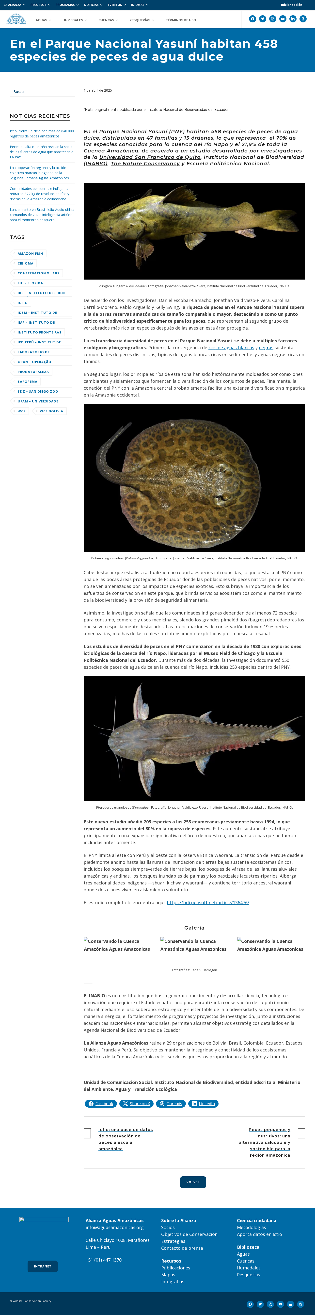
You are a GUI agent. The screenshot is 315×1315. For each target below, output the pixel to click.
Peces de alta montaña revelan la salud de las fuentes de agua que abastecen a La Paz (41, 151)
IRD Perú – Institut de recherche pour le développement (39, 343)
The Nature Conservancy (145, 163)
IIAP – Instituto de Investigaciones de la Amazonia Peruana (39, 323)
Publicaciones (175, 1268)
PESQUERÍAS (139, 20)
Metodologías (251, 1227)
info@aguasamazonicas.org (115, 1227)
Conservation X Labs (39, 273)
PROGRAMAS (65, 5)
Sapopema (27, 381)
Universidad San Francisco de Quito (150, 157)
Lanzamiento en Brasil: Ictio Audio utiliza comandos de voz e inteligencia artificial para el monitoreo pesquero (42, 214)
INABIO (96, 163)
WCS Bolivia (51, 411)
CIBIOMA (25, 263)
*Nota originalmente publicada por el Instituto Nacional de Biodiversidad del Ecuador (156, 109)
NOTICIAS (91, 5)
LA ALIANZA (12, 5)
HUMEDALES (73, 20)
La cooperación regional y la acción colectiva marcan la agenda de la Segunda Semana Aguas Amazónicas (39, 172)
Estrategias (173, 1241)
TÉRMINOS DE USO (181, 20)
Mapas (168, 1275)
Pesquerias (248, 1275)
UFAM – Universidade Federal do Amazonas (40, 402)
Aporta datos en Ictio (259, 1234)
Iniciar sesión (291, 5)
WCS (22, 411)
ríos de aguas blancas (231, 347)
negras (266, 347)
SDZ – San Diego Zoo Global (38, 392)
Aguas (243, 1254)
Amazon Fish (30, 253)
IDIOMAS (137, 5)
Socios (168, 1227)
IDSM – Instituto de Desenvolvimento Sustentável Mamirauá (41, 313)
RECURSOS (38, 5)
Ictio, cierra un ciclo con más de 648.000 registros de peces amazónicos (42, 133)
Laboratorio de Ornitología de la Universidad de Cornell (41, 353)
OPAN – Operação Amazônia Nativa (35, 363)
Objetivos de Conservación (189, 1234)
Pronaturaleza (33, 371)
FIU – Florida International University (32, 284)
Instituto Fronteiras (40, 332)
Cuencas (245, 1261)
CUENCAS (106, 20)
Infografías (172, 1281)
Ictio (23, 302)
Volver (193, 1182)
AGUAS (41, 20)
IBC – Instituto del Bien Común (41, 294)
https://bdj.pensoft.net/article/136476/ (208, 902)
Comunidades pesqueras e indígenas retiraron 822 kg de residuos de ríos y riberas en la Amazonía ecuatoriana (39, 193)
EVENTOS (115, 5)
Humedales (249, 1268)
